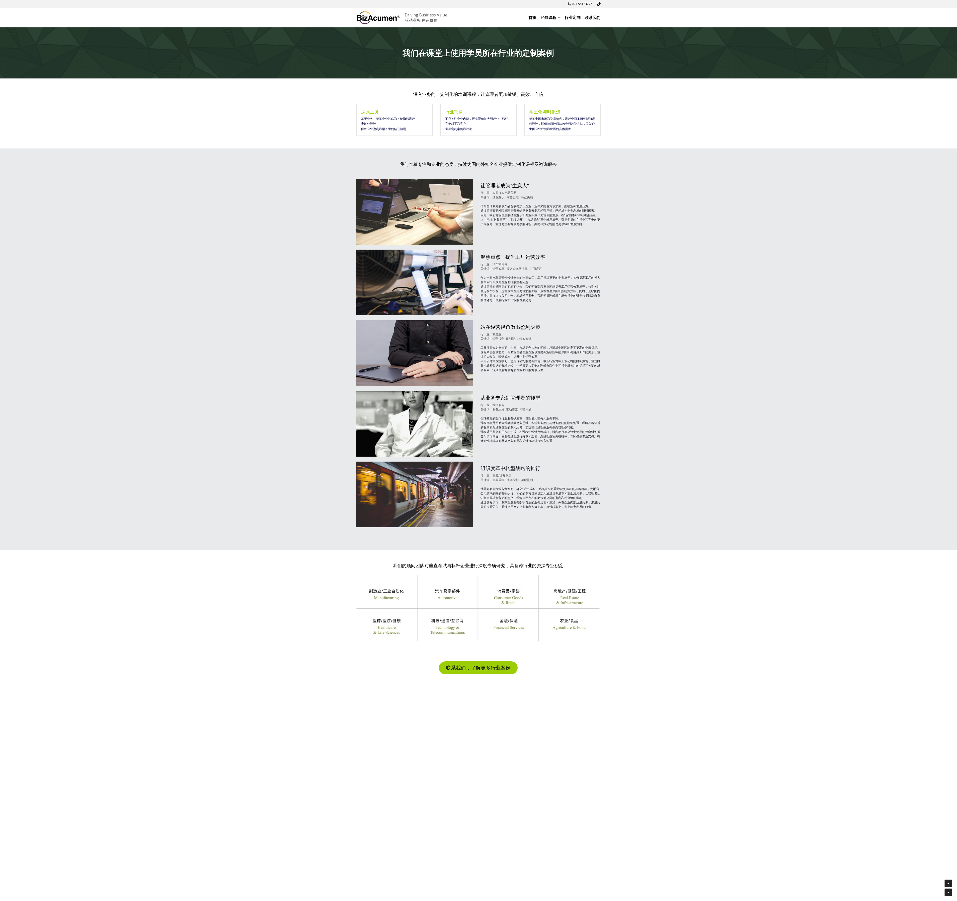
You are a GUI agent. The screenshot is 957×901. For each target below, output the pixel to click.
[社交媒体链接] (599, 4)
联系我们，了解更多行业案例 (478, 667)
